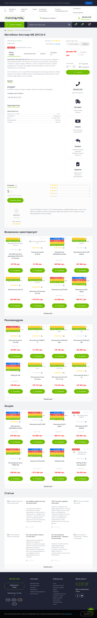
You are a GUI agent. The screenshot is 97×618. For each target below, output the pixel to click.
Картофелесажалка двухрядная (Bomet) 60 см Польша (15, 256)
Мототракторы (34, 585)
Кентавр (57, 44)
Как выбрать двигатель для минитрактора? (35, 502)
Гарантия (77, 169)
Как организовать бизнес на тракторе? (35, 535)
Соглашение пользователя (43, 10)
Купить (85, 44)
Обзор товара (11, 53)
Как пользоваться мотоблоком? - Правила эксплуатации (59, 536)
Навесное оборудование (37, 591)
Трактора (33, 587)
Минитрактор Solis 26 (15, 289)
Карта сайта (56, 600)
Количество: (70, 63)
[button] (48, 18)
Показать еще (48, 313)
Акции (55, 604)
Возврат (78, 146)
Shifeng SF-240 (15, 375)
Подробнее (68, 614)
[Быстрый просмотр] (19, 238)
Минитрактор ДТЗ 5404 (59, 289)
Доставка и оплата (12, 10)
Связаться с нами (14, 586)
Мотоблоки (10, 30)
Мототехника (34, 594)
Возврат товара (57, 598)
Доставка (77, 107)
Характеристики (30, 53)
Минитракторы (34, 583)
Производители (57, 602)
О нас (5, 10)
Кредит (35, 9)
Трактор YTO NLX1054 (37, 461)
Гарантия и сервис (24, 10)
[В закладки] (24, 238)
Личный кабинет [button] (78, 12)
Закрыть (88, 3)
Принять (86, 614)
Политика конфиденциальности (61, 10)
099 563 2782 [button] (14, 579)
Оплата (78, 127)
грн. (76, 8)
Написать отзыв (15, 200)
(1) (51, 41)
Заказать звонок (85, 19)
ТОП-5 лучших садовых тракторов (59, 502)
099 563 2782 (78, 89)
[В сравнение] (21, 238)
